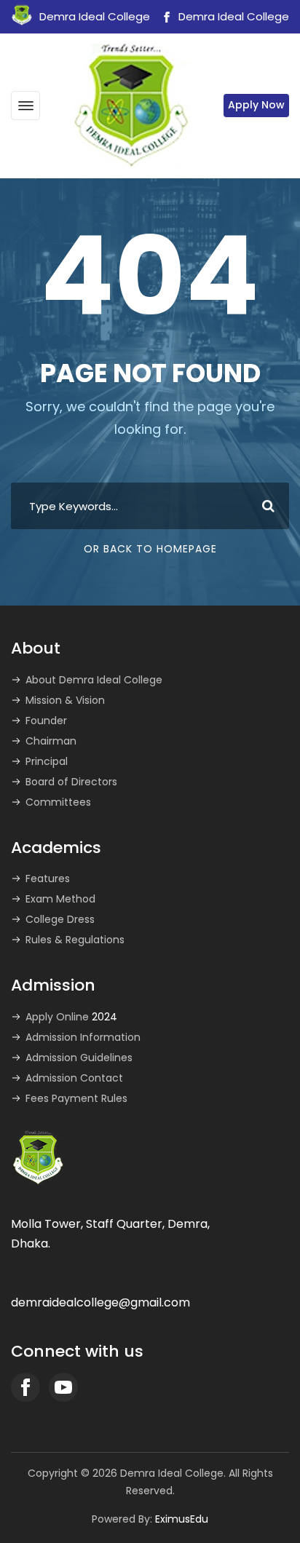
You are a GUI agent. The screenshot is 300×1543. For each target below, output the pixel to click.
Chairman (50, 741)
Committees (58, 802)
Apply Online (71, 1017)
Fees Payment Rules (76, 1098)
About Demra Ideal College (93, 680)
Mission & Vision (65, 700)
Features (47, 878)
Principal (46, 761)
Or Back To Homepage (150, 549)
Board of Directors (71, 781)
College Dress (60, 919)
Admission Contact (74, 1078)
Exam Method (60, 899)
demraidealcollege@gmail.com (100, 1302)
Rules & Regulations (75, 939)
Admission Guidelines (79, 1057)
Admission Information (83, 1037)
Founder (46, 720)
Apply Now (256, 105)
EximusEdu (181, 1519)
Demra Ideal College (232, 16)
